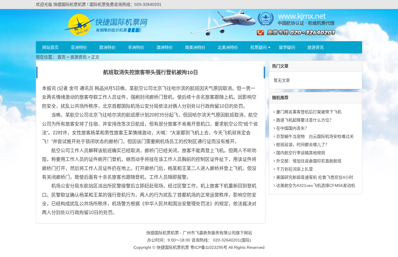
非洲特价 (136, 47)
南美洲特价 (195, 47)
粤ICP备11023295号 (208, 247)
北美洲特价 (228, 47)
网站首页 (50, 47)
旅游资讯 (315, 47)
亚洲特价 (79, 47)
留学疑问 (287, 47)
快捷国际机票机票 (172, 247)
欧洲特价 (107, 47)
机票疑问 (258, 47)
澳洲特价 (164, 47)
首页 (61, 57)
